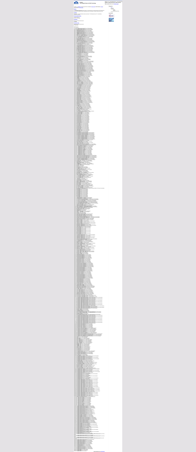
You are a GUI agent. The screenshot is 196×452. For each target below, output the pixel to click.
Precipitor (75, 19)
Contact (112, 11)
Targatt (102, 6)
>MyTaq (114, 9)
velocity (75, 12)
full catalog (112, 8)
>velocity (114, 10)
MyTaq (75, 9)
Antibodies (79, 6)
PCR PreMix (81, 7)
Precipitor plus (76, 22)
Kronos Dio (93, 6)
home (111, 7)
